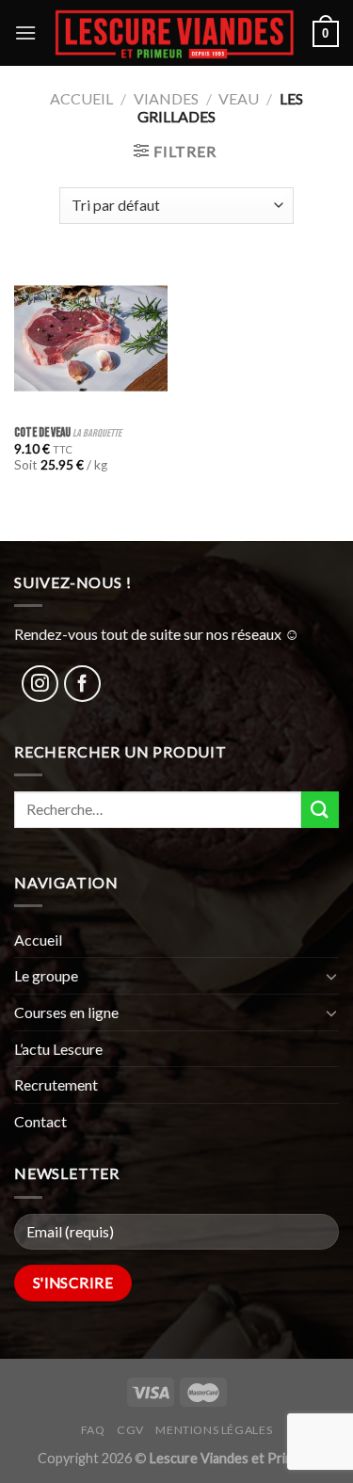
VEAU (238, 98)
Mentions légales (213, 1430)
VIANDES (166, 98)
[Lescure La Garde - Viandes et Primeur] (174, 33)
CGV (130, 1430)
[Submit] (320, 809)
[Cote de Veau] (91, 338)
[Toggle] (331, 976)
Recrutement (56, 1084)
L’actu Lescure (58, 1049)
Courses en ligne (66, 1012)
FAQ (93, 1430)
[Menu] (25, 32)
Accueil (81, 98)
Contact (40, 1121)
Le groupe (46, 975)
